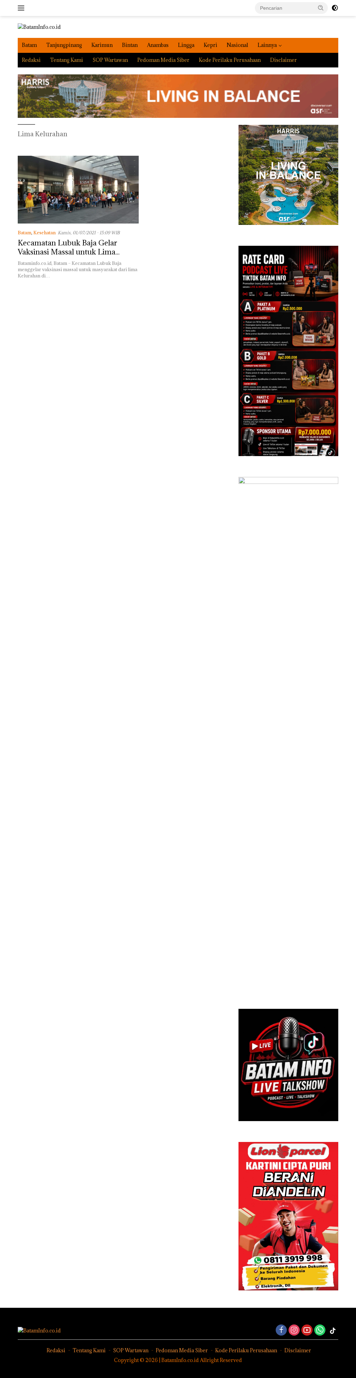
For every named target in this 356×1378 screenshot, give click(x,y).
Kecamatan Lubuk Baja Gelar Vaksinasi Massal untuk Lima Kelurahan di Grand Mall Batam (72, 252)
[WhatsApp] (319, 1330)
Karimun (102, 45)
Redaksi (31, 60)
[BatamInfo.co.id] (39, 26)
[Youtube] (307, 1330)
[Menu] (22, 8)
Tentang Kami (66, 60)
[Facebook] (281, 1330)
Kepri (210, 45)
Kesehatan (44, 232)
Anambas (158, 45)
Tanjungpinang (64, 45)
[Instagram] (294, 1330)
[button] (321, 7)
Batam (29, 45)
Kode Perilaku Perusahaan (230, 60)
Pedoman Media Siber (163, 60)
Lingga (186, 45)
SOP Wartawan (110, 60)
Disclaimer (283, 60)
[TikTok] (332, 1330)
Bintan (130, 45)
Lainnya (267, 45)
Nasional (237, 45)
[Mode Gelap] (334, 8)
